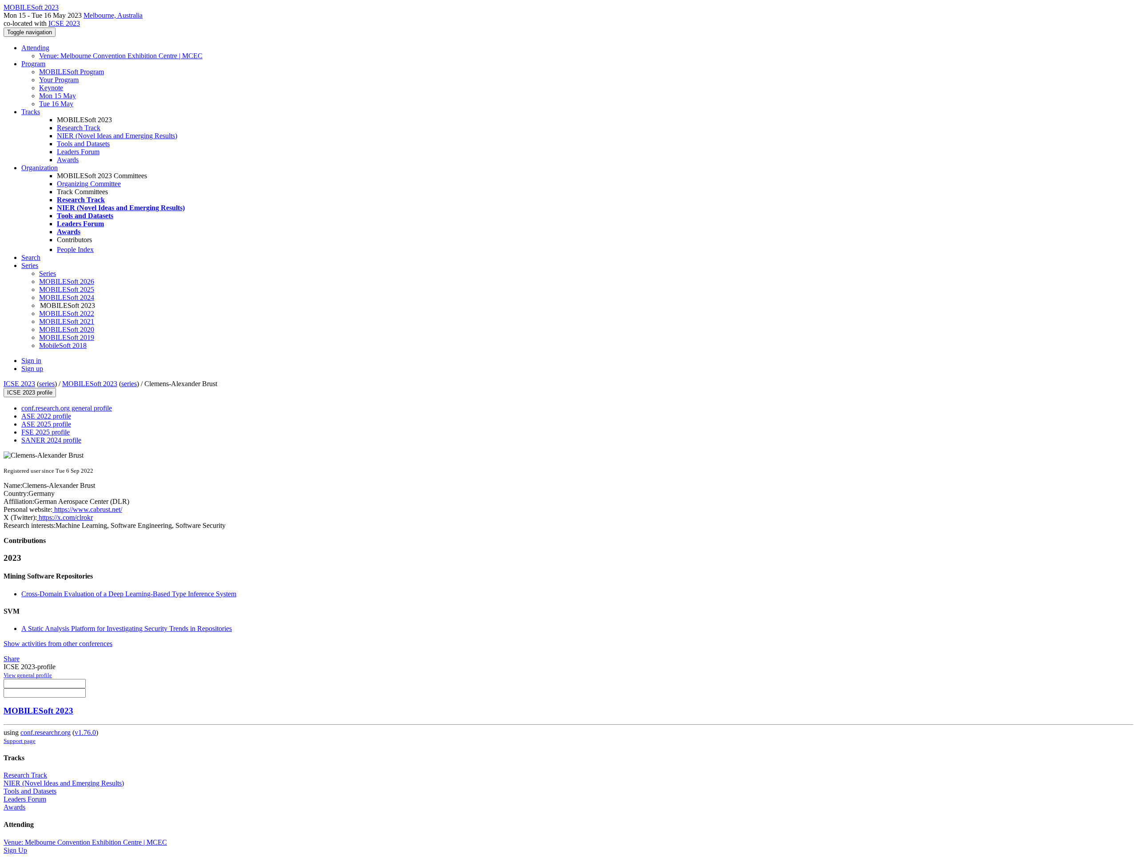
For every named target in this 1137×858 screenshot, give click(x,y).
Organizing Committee (89, 184)
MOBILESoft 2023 (89, 383)
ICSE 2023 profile (29, 392)
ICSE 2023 (64, 23)
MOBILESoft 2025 (66, 289)
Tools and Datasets (83, 144)
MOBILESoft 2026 (66, 281)
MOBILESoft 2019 (66, 337)
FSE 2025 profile (45, 432)
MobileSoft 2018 (63, 345)
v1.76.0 (85, 732)
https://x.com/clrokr (65, 517)
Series (47, 273)
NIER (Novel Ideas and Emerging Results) (117, 136)
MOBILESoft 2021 (66, 321)
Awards (68, 160)
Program (33, 64)
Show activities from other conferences (58, 643)
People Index (75, 249)
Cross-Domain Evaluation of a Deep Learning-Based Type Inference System (128, 594)
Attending (35, 48)
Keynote (51, 88)
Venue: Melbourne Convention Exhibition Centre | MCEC (121, 56)
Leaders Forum (78, 152)
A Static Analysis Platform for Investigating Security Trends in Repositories (126, 628)
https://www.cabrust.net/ (87, 509)
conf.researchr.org (45, 732)
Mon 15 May (57, 96)
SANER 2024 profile (51, 440)
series (47, 383)
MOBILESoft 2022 (66, 313)
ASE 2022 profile (46, 416)
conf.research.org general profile (66, 408)
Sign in (31, 360)
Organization (39, 168)
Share (12, 658)
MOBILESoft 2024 (66, 297)
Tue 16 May (56, 104)
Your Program (59, 80)
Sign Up (15, 850)
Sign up (32, 368)
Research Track (78, 128)
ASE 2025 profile (46, 424)
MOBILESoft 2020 (66, 329)
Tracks (30, 112)
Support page (20, 741)
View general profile (28, 675)
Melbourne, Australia (113, 15)
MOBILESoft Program (71, 72)
